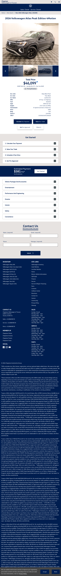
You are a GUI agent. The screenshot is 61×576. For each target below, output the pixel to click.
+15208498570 (10, 319)
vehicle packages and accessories (15, 182)
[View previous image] (5, 71)
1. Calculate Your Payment (13, 143)
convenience (9, 217)
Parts (32, 286)
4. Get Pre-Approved (11, 161)
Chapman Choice (7, 333)
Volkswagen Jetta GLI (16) (10, 276)
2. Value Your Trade (11, 149)
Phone (5, 241)
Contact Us (34, 295)
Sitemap (33, 305)
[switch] (59, 2)
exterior (7, 199)
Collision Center (35, 291)
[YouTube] (9, 347)
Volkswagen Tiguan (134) (10, 283)
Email (35, 232)
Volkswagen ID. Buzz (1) (9, 274)
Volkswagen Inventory (37, 264)
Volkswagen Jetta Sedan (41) (11, 279)
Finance (33, 279)
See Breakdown (18, 174)
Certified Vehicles (36, 269)
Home (3, 13)
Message (36, 241)
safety (7, 211)
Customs (33, 288)
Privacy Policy (35, 303)
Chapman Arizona (8, 335)
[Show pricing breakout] (37, 81)
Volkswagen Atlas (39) (9, 264)
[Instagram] (6, 347)
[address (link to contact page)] (51, 2)
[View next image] (56, 71)
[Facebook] (3, 347)
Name (8, 232)
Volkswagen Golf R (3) (9, 271)
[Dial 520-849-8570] (55, 2)
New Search (10, 13)
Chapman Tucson (7, 338)
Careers (33, 298)
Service (33, 281)
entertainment (9, 187)
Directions (34, 293)
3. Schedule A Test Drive (12, 155)
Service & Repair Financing (38, 283)
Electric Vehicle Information (39, 274)
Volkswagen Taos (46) (9, 281)
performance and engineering (14, 193)
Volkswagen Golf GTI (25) (9, 269)
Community (34, 300)
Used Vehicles (35, 267)
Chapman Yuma (7, 340)
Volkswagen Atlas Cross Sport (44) (12, 267)
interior (7, 205)
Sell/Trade (34, 276)
